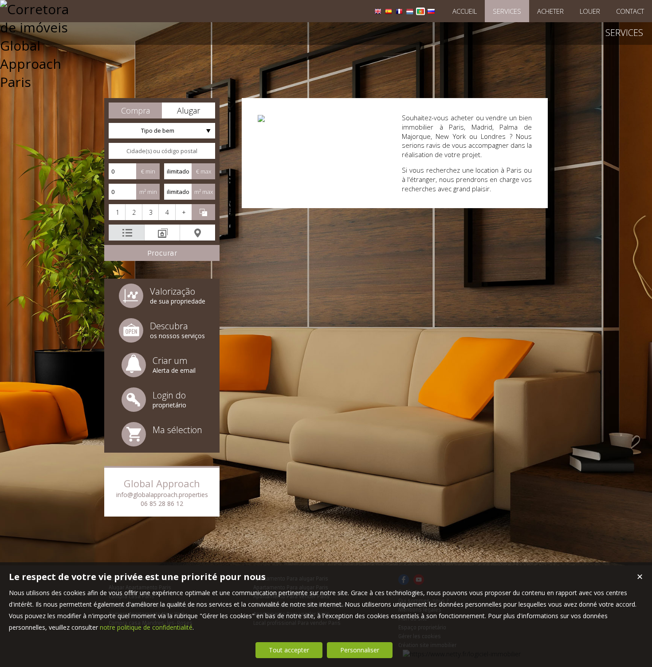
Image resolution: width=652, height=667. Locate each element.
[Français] (399, 12)
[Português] (420, 12)
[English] (377, 12)
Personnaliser (359, 650)
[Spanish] (388, 12)
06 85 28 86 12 (162, 503)
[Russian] (431, 12)
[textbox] (162, 151)
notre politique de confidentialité (146, 627)
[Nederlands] (409, 12)
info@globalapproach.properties (162, 494)
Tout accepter (289, 650)
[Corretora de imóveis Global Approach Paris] (37, 82)
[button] (135, 110)
